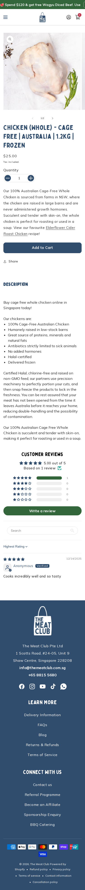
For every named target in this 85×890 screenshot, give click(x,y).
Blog (42, 734)
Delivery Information (42, 715)
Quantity (11, 170)
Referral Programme (43, 794)
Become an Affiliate (42, 804)
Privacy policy (61, 869)
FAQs (42, 725)
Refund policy (39, 869)
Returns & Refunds (42, 744)
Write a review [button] (42, 511)
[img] (14, 559)
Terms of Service (42, 754)
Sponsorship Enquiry (42, 814)
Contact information (58, 875)
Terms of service (29, 875)
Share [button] (13, 261)
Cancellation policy (45, 882)
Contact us (42, 784)
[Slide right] (53, 118)
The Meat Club (39, 864)
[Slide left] (33, 118)
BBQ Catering (42, 824)
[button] (5, 17)
